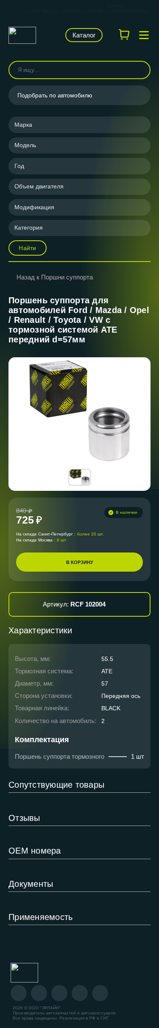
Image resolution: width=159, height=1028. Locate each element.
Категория (28, 227)
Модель (25, 145)
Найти (27, 248)
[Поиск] (140, 70)
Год (19, 165)
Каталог (84, 35)
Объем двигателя (39, 186)
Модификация (34, 207)
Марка (23, 124)
